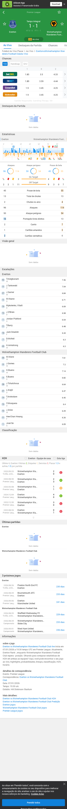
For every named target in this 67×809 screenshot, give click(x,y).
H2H (4, 458)
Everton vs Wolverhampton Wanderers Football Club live (29, 646)
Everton (5, 139)
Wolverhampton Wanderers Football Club (50, 139)
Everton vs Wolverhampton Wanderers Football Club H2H (29, 698)
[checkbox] (38, 458)
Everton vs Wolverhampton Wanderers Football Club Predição (31, 701)
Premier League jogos (13, 710)
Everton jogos (9, 704)
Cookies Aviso (37, 794)
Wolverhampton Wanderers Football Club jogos (25, 707)
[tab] (7, 45)
